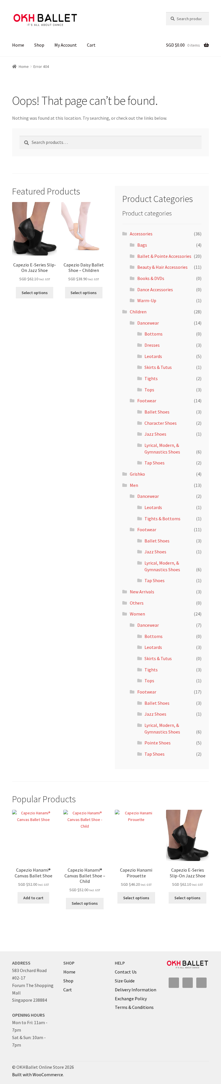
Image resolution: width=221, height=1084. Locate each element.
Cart (91, 45)
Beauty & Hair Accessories (162, 267)
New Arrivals (142, 592)
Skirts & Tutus (158, 367)
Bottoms (153, 334)
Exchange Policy (131, 998)
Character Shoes (160, 423)
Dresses (152, 345)
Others (137, 603)
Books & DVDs (150, 278)
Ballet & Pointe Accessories (164, 256)
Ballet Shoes (156, 412)
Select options (35, 292)
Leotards (153, 356)
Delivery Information (135, 989)
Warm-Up (146, 300)
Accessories (141, 234)
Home (18, 45)
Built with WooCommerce (37, 1074)
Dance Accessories (155, 289)
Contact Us (126, 972)
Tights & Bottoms (162, 518)
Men (134, 485)
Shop (39, 45)
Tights (151, 378)
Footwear (146, 400)
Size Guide (125, 981)
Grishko (137, 474)
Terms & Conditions (134, 1007)
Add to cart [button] (33, 897)
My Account (65, 45)
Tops (149, 390)
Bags (142, 245)
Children (138, 312)
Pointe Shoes (157, 743)
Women (137, 614)
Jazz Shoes (155, 434)
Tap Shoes (154, 463)
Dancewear (148, 323)
